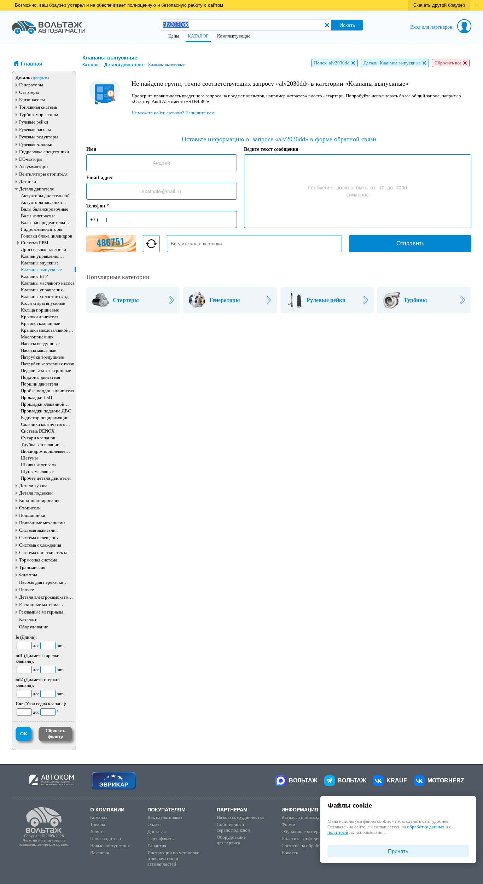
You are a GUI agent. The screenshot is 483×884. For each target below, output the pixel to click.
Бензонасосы (32, 99)
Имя (91, 149)
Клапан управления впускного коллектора (42, 256)
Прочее (26, 589)
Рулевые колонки (35, 144)
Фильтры (28, 574)
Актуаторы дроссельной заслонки (45, 195)
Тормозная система (38, 560)
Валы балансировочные (44, 209)
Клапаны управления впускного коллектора (42, 289)
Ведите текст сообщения (271, 149)
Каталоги (28, 619)
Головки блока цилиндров (46, 236)
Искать (347, 25)
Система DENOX (37, 431)
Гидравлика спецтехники (44, 151)
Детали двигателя (36, 189)
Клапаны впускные (40, 263)
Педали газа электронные (46, 370)
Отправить (410, 243)
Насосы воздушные (40, 343)
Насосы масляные (38, 350)
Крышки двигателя (39, 316)
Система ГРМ (34, 242)
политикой (337, 832)
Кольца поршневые (40, 310)
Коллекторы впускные (43, 303)
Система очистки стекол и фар (45, 552)
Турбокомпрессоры (38, 114)
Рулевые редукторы (38, 136)
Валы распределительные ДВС (46, 222)
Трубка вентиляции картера (40, 444)
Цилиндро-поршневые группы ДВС (43, 451)
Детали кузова (33, 485)
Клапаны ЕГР (34, 276)
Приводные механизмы (42, 522)
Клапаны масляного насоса (48, 283)
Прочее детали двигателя (46, 478)
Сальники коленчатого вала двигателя (43, 424)
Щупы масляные (37, 471)
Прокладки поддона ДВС (46, 411)
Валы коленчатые (38, 215)
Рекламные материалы (41, 612)
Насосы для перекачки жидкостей (41, 582)
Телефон (97, 206)
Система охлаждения (40, 545)
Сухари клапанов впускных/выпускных (42, 437)
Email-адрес (99, 177)
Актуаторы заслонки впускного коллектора (42, 202)
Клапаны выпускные (41, 269)
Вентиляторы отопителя (43, 174)
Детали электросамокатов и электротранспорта (46, 597)
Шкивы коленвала (38, 464)
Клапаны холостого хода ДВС (46, 296)
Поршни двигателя (39, 384)
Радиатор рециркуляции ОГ (45, 417)
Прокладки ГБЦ (36, 397)
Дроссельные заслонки (43, 249)
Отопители (30, 508)
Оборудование (33, 626)
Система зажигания (38, 530)
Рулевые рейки (33, 122)
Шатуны (29, 458)
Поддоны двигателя (40, 377)
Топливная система (38, 107)
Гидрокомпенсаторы (41, 229)
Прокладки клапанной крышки (42, 404)
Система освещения (39, 537)
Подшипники (32, 515)
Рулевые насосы (35, 129)
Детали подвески (36, 493)
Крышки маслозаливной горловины (45, 330)
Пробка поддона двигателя (47, 390)
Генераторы (31, 84)
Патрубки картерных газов (47, 363)
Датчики (27, 181)
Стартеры (29, 92)
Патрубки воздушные (42, 357)
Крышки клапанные (40, 323)
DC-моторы (30, 159)
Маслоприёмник (37, 337)
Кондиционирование (39, 500)
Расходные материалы (41, 604)
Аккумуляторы (33, 166)
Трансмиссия (32, 567)
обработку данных (425, 826)
